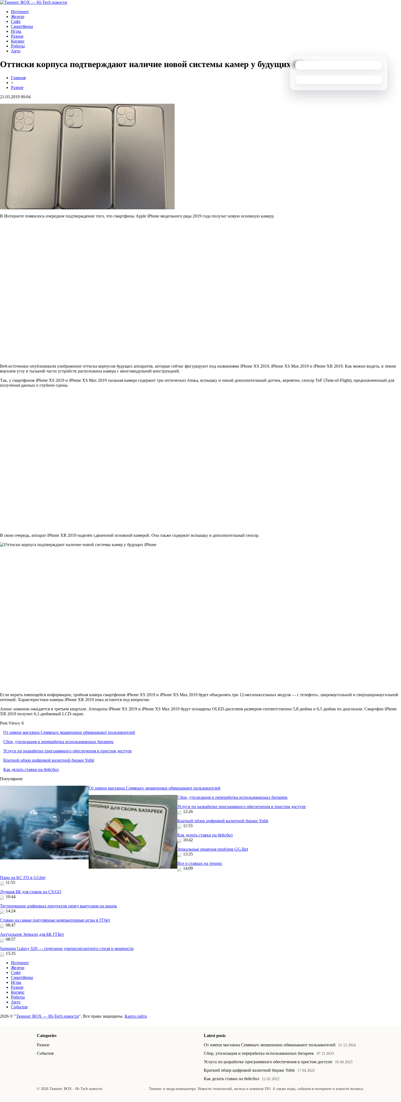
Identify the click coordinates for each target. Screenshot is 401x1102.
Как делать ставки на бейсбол (31, 769)
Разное (17, 36)
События (19, 1007)
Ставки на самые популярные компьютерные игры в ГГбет (55, 920)
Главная (18, 77)
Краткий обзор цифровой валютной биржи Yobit (48, 760)
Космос (18, 41)
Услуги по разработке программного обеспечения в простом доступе (67, 751)
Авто (15, 51)
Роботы (18, 46)
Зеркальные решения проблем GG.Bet (212, 849)
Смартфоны (22, 26)
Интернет (20, 11)
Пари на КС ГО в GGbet (22, 877)
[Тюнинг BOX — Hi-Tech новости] (33, 2)
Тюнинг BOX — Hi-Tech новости (47, 1016)
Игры (16, 31)
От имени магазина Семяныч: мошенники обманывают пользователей (69, 732)
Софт (16, 21)
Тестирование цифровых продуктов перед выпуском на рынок (58, 906)
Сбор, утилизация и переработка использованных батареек (58, 741)
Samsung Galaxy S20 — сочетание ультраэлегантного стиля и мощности (67, 948)
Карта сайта (136, 1016)
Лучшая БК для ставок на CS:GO (30, 891)
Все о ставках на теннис (199, 863)
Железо (17, 16)
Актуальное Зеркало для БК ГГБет (32, 934)
